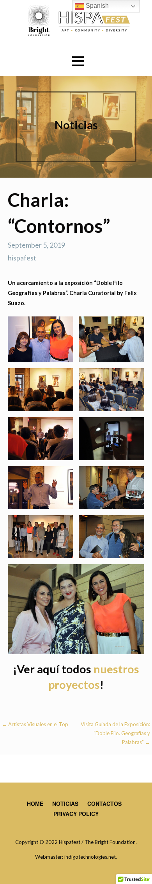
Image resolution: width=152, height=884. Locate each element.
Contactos (104, 803)
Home (35, 803)
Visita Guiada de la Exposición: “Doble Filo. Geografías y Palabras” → (115, 733)
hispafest (22, 257)
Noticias (65, 803)
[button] (78, 61)
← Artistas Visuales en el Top (35, 724)
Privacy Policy (76, 814)
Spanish (96, 5)
